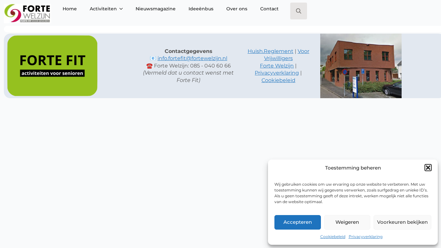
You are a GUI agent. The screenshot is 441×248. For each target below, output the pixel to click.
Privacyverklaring (366, 236)
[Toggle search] (298, 11)
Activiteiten (103, 9)
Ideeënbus (201, 9)
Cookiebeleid (332, 236)
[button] (428, 167)
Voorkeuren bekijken (402, 222)
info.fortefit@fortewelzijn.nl (192, 58)
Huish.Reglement (270, 51)
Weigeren (347, 222)
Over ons (236, 9)
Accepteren (297, 222)
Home (70, 9)
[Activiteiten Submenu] (123, 8)
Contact (269, 9)
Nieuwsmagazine (156, 9)
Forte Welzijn (277, 66)
